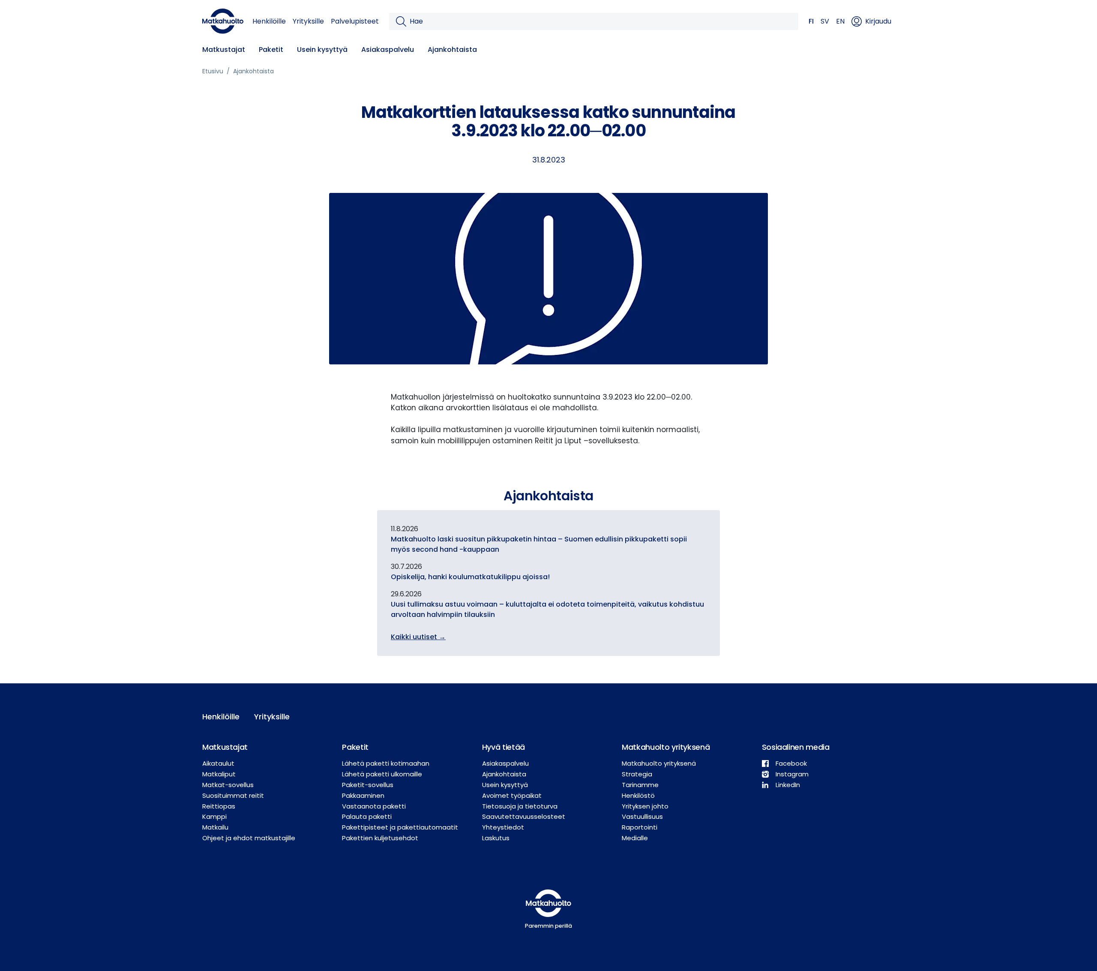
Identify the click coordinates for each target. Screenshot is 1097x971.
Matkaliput (219, 774)
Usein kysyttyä (322, 49)
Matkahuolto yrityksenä (659, 763)
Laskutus (496, 837)
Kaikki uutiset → (418, 637)
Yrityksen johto (645, 806)
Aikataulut (218, 763)
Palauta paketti (367, 816)
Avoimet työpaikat (512, 795)
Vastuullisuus (642, 816)
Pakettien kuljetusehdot (380, 837)
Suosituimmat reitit (233, 795)
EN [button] (840, 21)
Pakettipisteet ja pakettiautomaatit (400, 827)
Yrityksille (308, 21)
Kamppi (214, 816)
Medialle (635, 837)
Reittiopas (218, 806)
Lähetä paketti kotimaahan (385, 763)
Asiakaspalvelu (387, 49)
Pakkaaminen (363, 795)
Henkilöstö (638, 795)
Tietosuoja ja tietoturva (519, 806)
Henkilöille (269, 21)
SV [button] (825, 21)
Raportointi (639, 827)
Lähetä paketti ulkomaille (382, 774)
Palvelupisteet (355, 21)
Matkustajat (223, 49)
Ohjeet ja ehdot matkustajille (248, 837)
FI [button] (811, 21)
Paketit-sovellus (367, 784)
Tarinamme (640, 784)
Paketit (271, 49)
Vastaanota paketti (374, 806)
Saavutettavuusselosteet (523, 816)
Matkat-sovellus (228, 784)
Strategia (637, 774)
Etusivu (212, 71)
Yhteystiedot (503, 827)
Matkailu (215, 827)
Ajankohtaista (452, 49)
